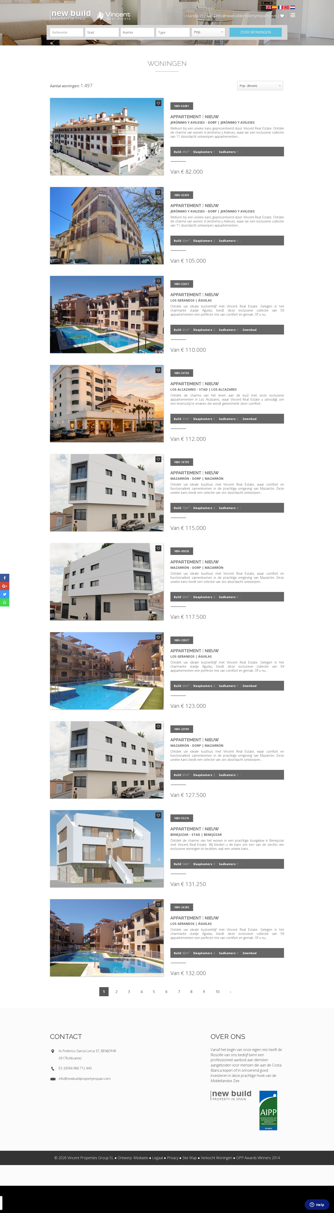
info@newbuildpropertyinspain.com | (248, 15)
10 (217, 991)
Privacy (172, 1157)
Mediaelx (140, 1157)
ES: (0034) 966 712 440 (75, 1068)
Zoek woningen (255, 32)
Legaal (157, 1157)
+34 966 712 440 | (200, 16)
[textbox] (103, 32)
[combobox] (102, 32)
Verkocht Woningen (216, 1157)
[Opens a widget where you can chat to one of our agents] (316, 1205)
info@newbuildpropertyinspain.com (85, 1078)
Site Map (189, 1157)
